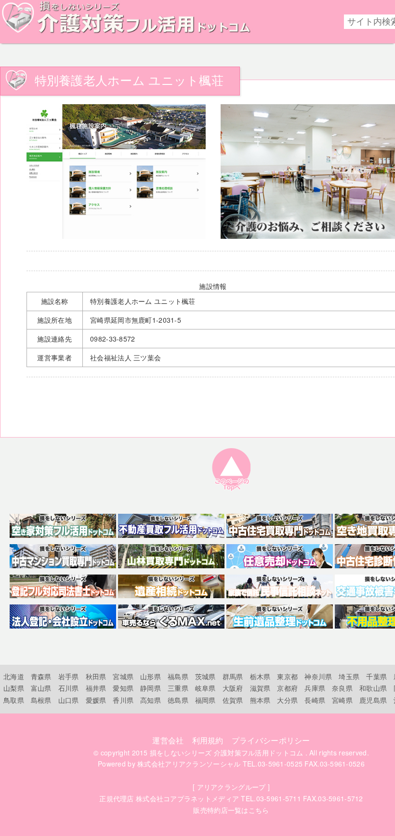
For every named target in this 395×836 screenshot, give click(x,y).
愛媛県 (96, 700)
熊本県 (260, 700)
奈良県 (342, 688)
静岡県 (150, 688)
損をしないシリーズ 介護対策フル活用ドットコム (226, 752)
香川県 (123, 700)
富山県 (41, 688)
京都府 (287, 688)
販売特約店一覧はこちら (231, 810)
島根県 (41, 700)
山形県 (150, 676)
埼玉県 (349, 676)
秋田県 (96, 676)
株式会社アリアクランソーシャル (188, 763)
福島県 (178, 676)
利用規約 (208, 740)
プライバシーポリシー (271, 740)
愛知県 (123, 688)
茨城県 (205, 676)
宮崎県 (342, 700)
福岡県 (205, 700)
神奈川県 (318, 676)
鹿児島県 (373, 700)
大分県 (287, 700)
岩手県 (68, 676)
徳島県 (178, 700)
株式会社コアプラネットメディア (187, 798)
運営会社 (168, 740)
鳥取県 (13, 700)
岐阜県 (205, 688)
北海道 (13, 676)
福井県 (96, 688)
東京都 (287, 676)
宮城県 (123, 676)
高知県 (150, 700)
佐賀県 (233, 700)
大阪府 (233, 688)
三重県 (178, 688)
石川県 (68, 688)
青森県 (41, 676)
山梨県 (13, 688)
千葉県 (376, 676)
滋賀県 (260, 688)
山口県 (68, 700)
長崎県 (314, 700)
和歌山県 (373, 688)
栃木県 (260, 676)
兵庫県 (314, 688)
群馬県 (233, 676)
